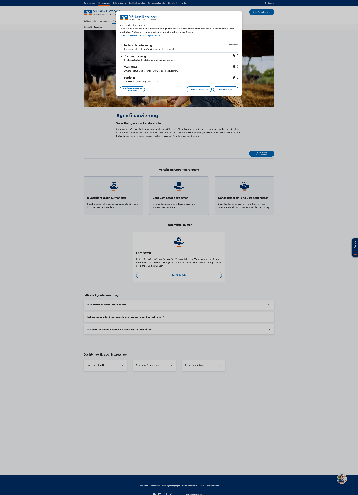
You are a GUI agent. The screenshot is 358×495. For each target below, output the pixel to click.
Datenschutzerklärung (131, 35)
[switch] (235, 55)
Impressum (152, 35)
